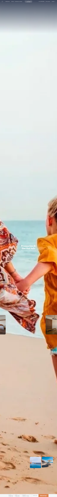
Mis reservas (48, 1)
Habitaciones (7, 1)
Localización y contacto (18, 1)
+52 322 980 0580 (41, 1)
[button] (2, 1)
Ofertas (12, 1)
